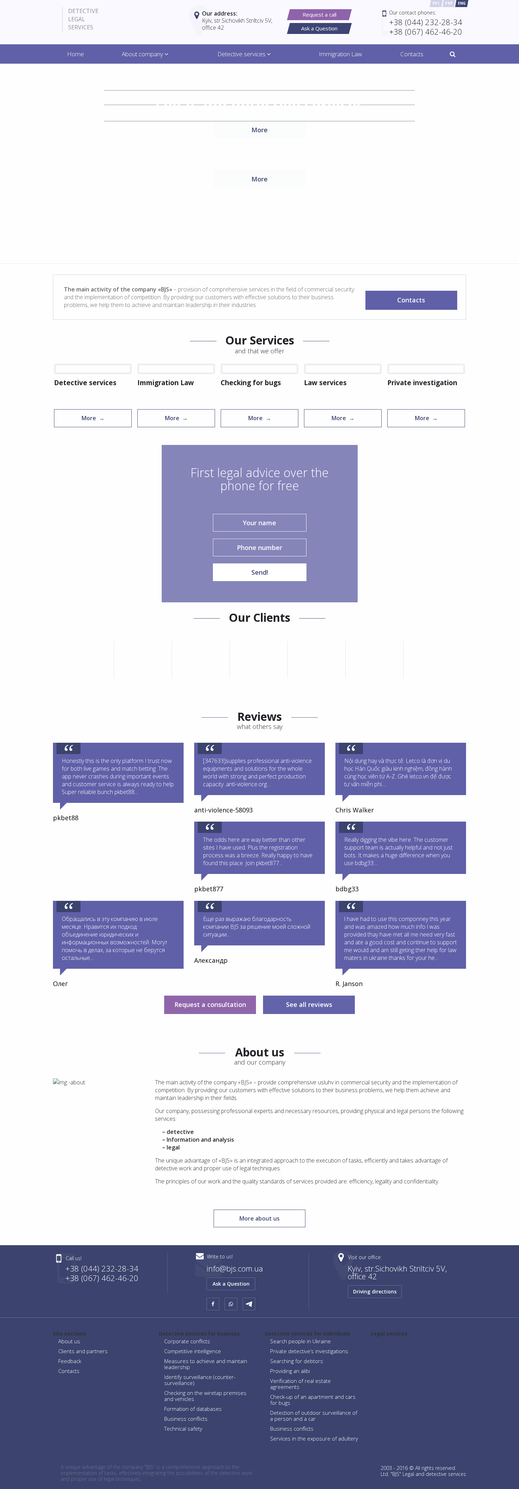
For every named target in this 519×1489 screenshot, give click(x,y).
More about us (259, 1218)
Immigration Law (340, 54)
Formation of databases (193, 1408)
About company (143, 54)
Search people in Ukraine (300, 1341)
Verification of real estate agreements (300, 1383)
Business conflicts (186, 1418)
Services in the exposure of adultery (314, 1438)
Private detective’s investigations (309, 1351)
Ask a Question (231, 1283)
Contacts (411, 54)
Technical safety (183, 1428)
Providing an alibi (290, 1370)
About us (69, 1341)
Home (75, 54)
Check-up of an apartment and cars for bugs (313, 1399)
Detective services (242, 54)
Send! (259, 572)
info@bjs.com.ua (235, 1268)
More (259, 179)
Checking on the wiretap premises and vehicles (205, 1395)
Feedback (69, 1361)
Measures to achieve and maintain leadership (205, 1364)
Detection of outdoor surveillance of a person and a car (313, 1415)
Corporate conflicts (187, 1341)
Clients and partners (83, 1351)
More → (93, 418)
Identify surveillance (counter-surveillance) (199, 1379)
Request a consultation (210, 1004)
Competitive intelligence (192, 1351)
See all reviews (309, 1004)
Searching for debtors (296, 1361)
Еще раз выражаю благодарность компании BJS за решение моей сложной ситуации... (256, 926)
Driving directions (374, 1291)
